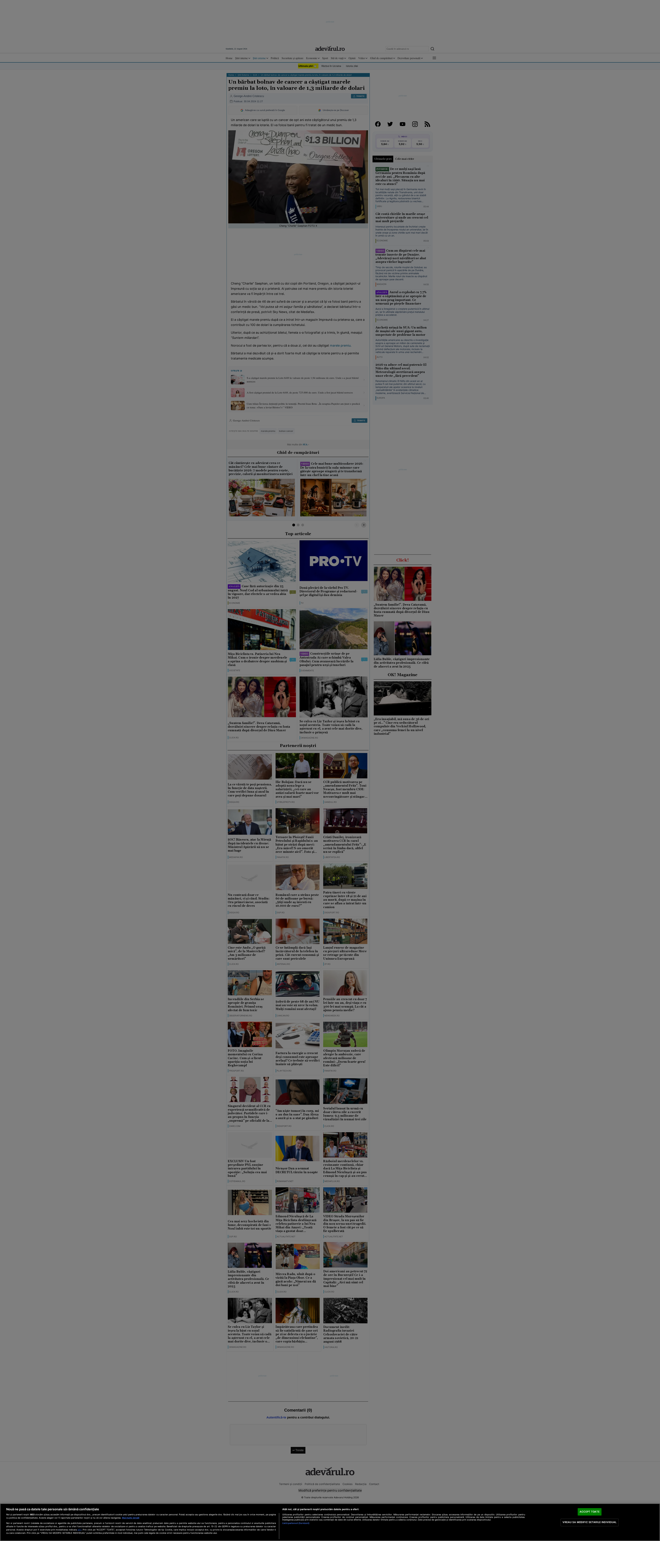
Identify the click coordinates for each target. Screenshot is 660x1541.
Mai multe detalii (130, 1518)
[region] (330, 1522)
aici (79, 1529)
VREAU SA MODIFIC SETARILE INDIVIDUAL (590, 1522)
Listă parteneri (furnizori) (295, 1523)
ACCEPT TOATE (590, 1511)
